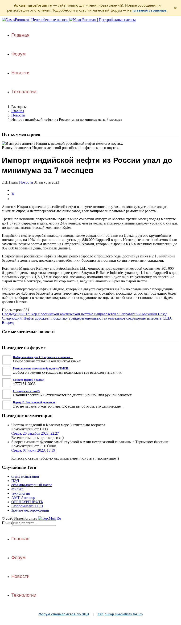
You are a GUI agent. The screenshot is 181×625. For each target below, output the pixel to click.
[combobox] (34, 523)
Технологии (23, 91)
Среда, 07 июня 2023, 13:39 (33, 450)
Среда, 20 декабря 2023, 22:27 (35, 433)
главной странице (149, 10)
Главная (20, 35)
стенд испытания (25, 476)
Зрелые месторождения (30, 510)
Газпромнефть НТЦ (27, 506)
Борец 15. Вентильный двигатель (34, 402)
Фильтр (17, 489)
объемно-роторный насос (31, 485)
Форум (18, 53)
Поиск (7, 523)
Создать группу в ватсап (28, 379)
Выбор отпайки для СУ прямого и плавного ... (43, 357)
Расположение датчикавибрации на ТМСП (40, 368)
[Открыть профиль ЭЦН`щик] (7, 364)
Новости (20, 72)
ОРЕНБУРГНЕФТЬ (27, 502)
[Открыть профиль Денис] (7, 375)
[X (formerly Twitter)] (13, 194)
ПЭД (15, 481)
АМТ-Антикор (23, 498)
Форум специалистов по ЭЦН (63, 614)
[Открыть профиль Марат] (7, 387)
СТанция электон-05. (26, 391)
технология (20, 493)
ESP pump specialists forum (120, 614)
